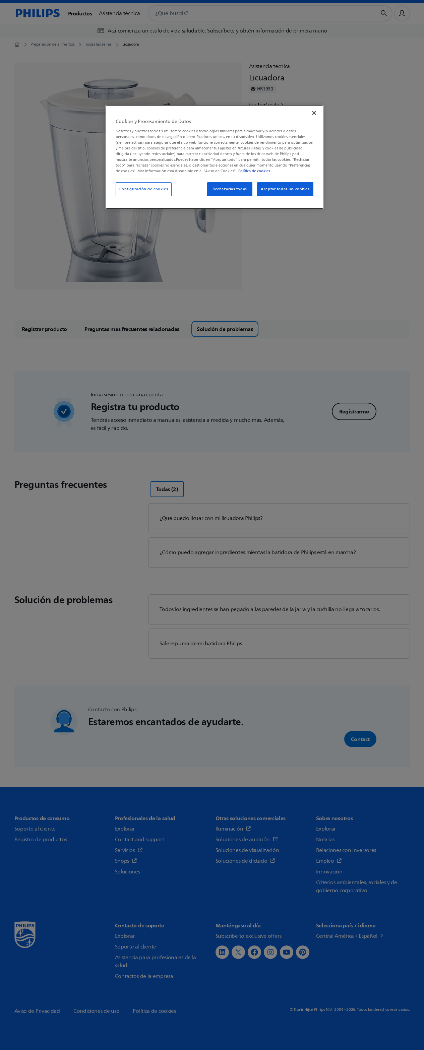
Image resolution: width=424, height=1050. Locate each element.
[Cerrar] (314, 113)
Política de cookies (254, 171)
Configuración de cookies (143, 189)
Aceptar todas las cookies (285, 189)
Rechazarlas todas (230, 189)
